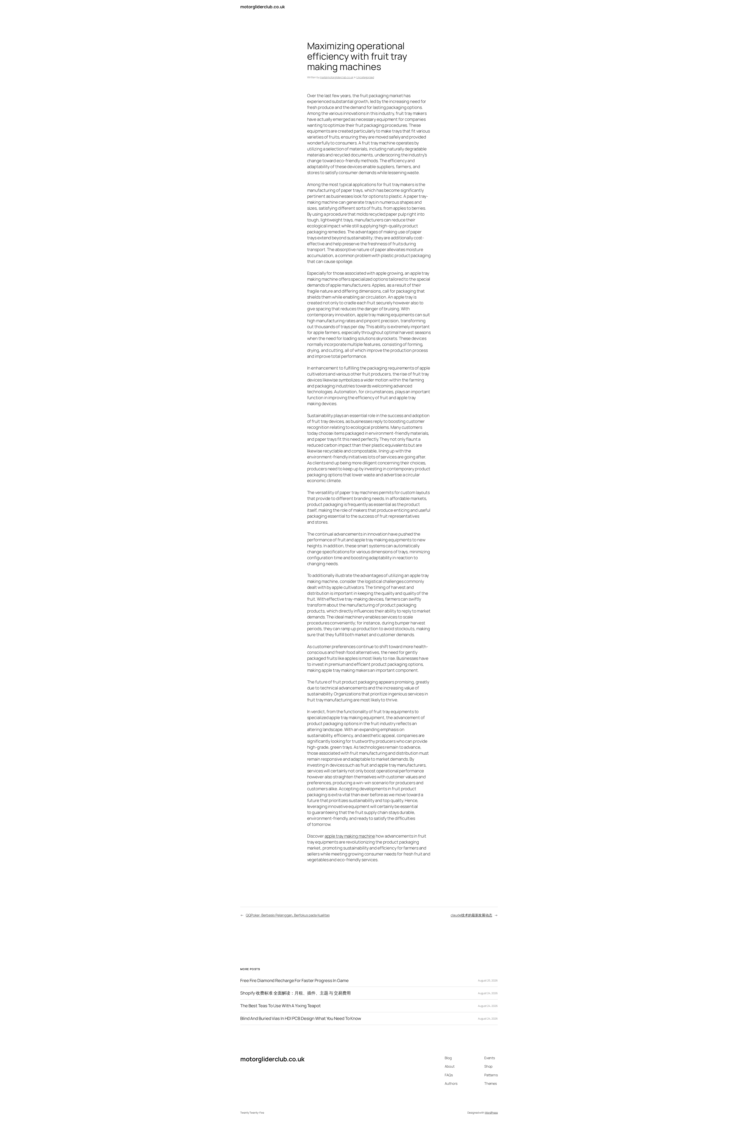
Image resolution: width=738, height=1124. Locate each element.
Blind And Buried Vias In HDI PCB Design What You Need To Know (300, 1018)
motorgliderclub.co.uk (262, 7)
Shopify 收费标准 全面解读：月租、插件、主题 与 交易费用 (295, 993)
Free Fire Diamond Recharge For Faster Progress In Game (294, 980)
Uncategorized (365, 77)
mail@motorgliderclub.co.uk (336, 77)
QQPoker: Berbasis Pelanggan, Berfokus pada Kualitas (288, 915)
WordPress (491, 1112)
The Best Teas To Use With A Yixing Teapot (280, 1005)
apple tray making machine (350, 836)
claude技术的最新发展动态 (471, 915)
